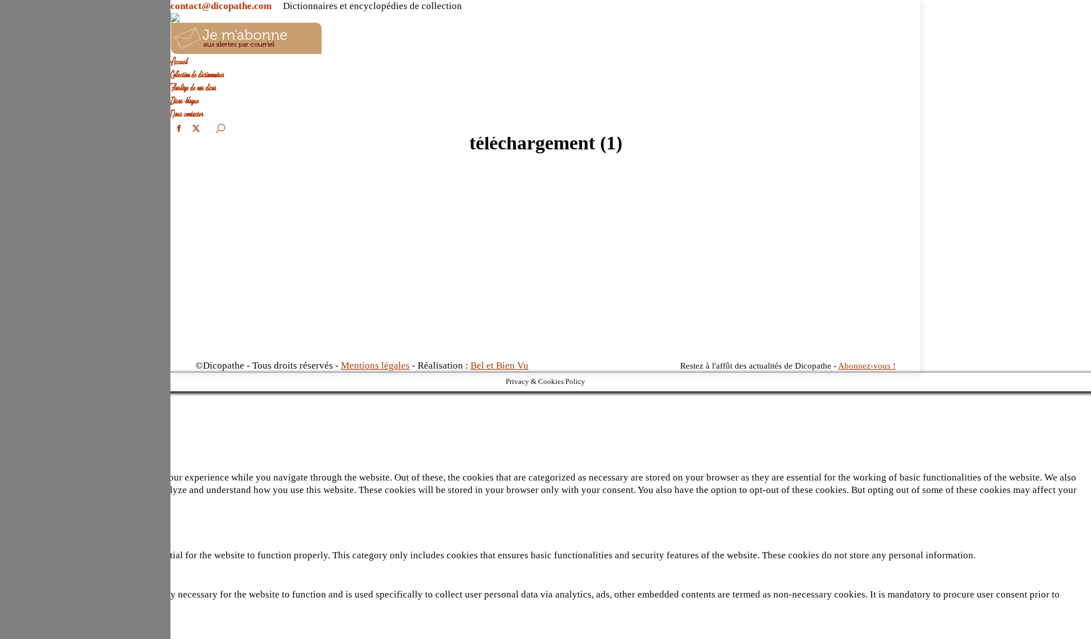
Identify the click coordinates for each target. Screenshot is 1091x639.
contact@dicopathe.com (221, 6)
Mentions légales (375, 365)
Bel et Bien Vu (499, 365)
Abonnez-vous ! (867, 365)
